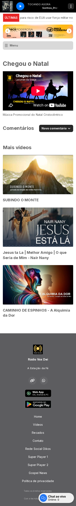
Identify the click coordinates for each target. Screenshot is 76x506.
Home (38, 416)
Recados (38, 432)
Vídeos (38, 424)
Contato (38, 440)
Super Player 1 (38, 456)
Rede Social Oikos (38, 448)
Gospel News (38, 473)
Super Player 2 (38, 465)
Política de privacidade (38, 481)
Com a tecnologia (32, 498)
